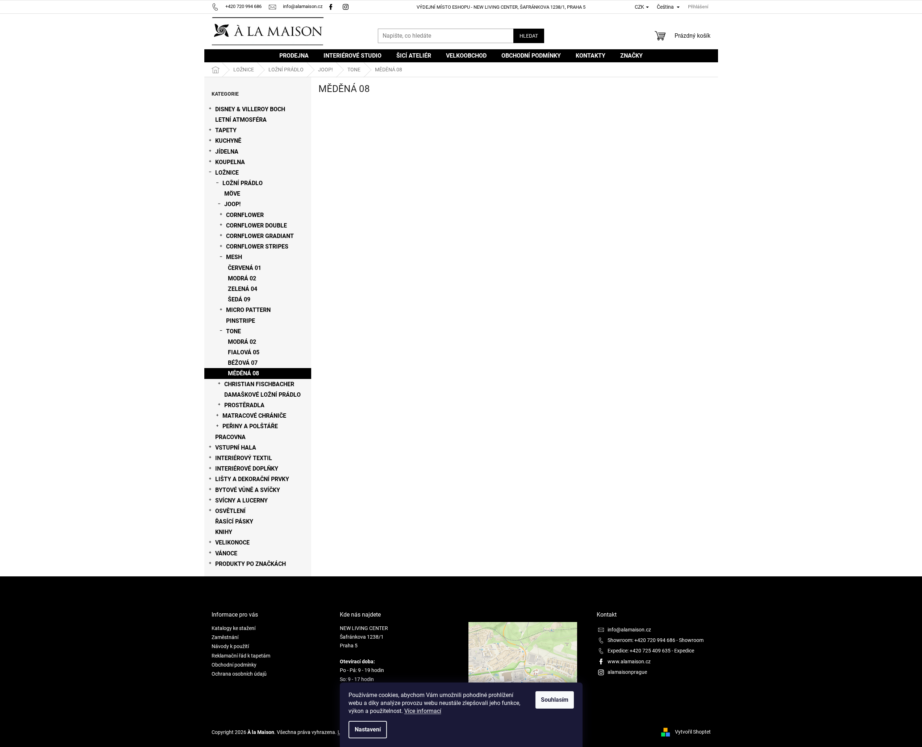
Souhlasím (554, 699)
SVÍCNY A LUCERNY (241, 500)
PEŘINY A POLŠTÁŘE (250, 426)
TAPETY (226, 130)
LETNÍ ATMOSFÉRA (241, 119)
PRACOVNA (230, 437)
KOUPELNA (230, 162)
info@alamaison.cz (629, 630)
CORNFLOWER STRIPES (257, 246)
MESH (234, 257)
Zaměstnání (225, 637)
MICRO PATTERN (248, 309)
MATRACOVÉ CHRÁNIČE (254, 415)
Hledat (529, 36)
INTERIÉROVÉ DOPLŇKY (246, 468)
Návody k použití (230, 646)
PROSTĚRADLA (244, 405)
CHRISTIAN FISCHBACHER (259, 384)
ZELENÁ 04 (242, 288)
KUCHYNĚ (228, 140)
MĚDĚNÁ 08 (243, 373)
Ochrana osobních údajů (239, 674)
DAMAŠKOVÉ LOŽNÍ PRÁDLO (262, 394)
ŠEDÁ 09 (239, 299)
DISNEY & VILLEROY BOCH (250, 109)
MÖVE (232, 193)
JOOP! (232, 204)
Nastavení (368, 729)
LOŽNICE (227, 172)
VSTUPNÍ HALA (235, 447)
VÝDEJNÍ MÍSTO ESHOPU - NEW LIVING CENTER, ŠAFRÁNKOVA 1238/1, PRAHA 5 (501, 7)
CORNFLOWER (245, 215)
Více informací (422, 711)
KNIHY (223, 532)
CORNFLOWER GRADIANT (260, 236)
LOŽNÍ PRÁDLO (242, 183)
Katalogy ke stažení (233, 628)
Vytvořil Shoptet (693, 732)
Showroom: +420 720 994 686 (641, 640)
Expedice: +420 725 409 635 (639, 651)
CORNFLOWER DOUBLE (256, 225)
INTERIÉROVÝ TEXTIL (243, 458)
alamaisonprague (627, 672)
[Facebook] (330, 6)
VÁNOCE (226, 553)
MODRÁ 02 (242, 278)
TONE (233, 331)
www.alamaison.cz (629, 661)
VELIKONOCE (232, 542)
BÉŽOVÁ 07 (243, 362)
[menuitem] (294, 56)
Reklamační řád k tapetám (241, 656)
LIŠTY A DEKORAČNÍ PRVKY (252, 479)
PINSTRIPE (240, 320)
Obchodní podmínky (234, 665)
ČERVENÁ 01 (244, 267)
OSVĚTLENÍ (230, 511)
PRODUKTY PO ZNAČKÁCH (250, 563)
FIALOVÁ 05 (243, 352)
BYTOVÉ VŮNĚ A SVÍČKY (247, 490)
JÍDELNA (226, 151)
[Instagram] (346, 6)
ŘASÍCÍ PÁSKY (234, 521)
